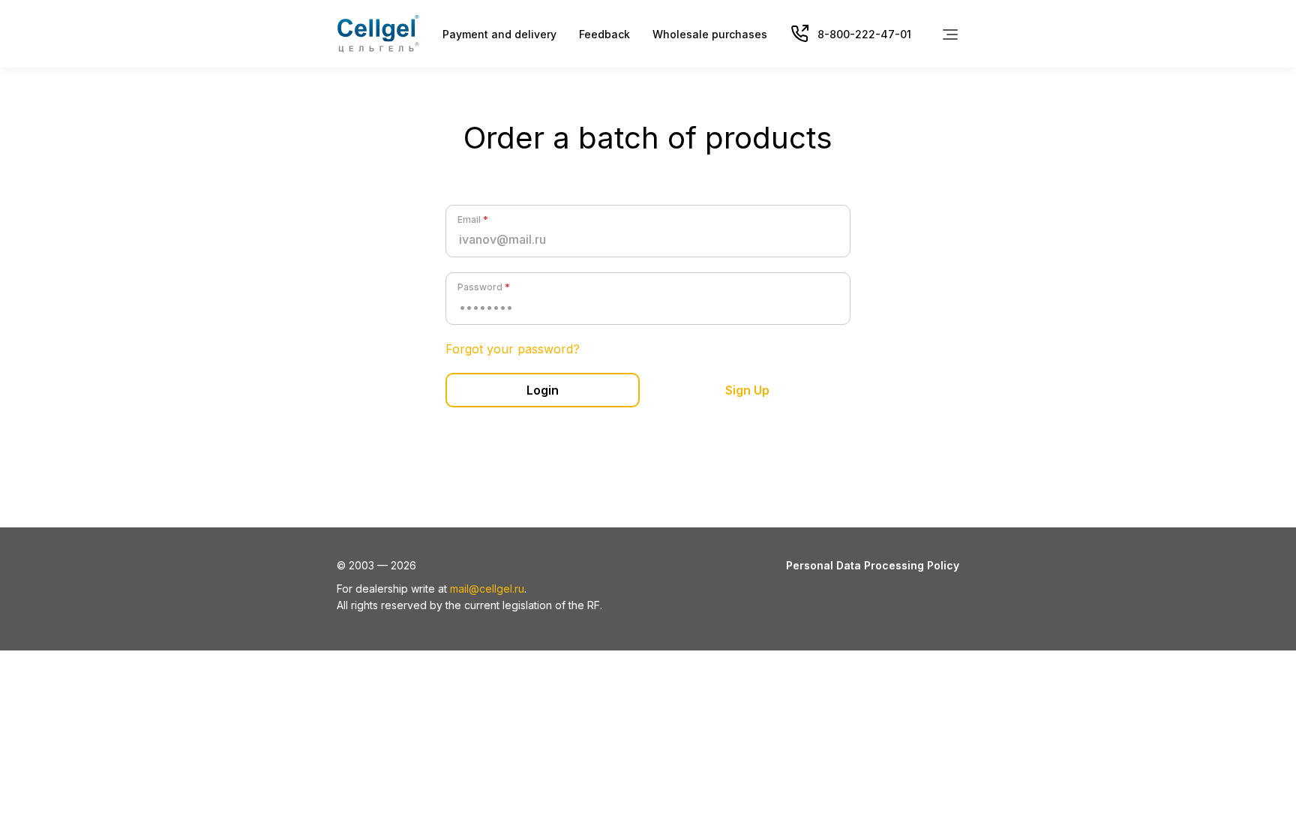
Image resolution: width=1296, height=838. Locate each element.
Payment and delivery (499, 34)
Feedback (604, 34)
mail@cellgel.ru (487, 588)
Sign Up (747, 390)
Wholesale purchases (709, 34)
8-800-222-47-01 (864, 34)
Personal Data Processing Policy (872, 565)
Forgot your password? (513, 348)
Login (542, 390)
